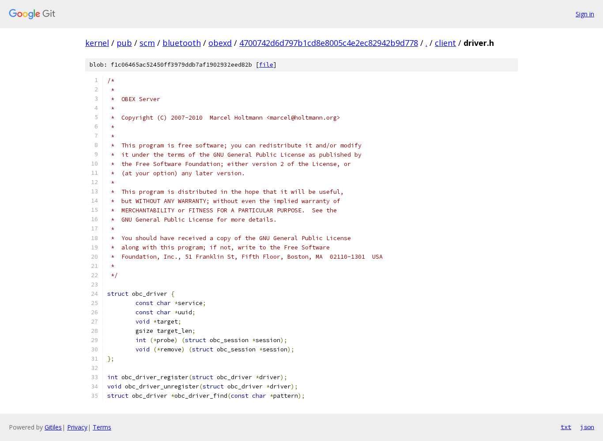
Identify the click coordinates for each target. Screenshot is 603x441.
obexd (220, 43)
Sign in (585, 14)
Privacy (77, 427)
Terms (102, 427)
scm (147, 43)
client (445, 43)
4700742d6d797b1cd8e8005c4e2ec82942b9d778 (328, 43)
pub (124, 43)
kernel (97, 43)
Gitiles (53, 427)
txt (566, 427)
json (587, 427)
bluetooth (181, 43)
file (266, 64)
